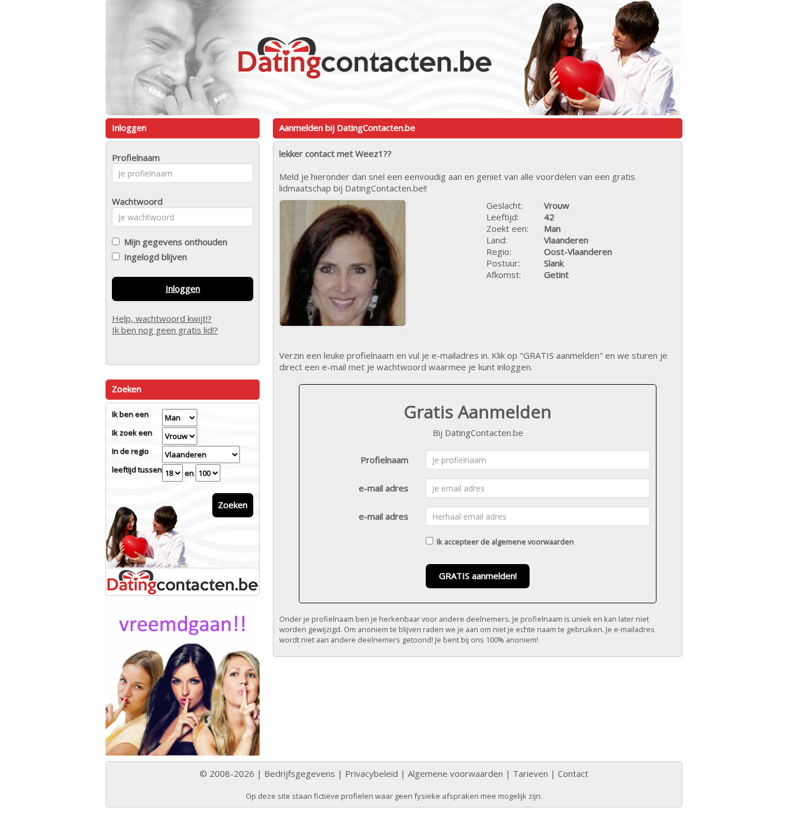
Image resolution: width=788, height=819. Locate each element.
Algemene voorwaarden (455, 773)
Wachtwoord (134, 201)
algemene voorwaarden (532, 541)
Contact (573, 773)
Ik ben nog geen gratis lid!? (165, 330)
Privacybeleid (371, 773)
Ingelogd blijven (153, 256)
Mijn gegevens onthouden (173, 241)
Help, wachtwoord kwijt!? (162, 318)
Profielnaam (384, 459)
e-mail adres (383, 488)
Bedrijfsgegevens (299, 773)
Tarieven (530, 773)
